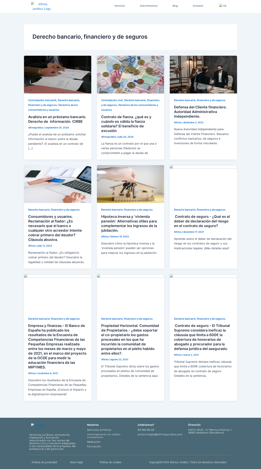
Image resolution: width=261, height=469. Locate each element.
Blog (175, 5)
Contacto (198, 5)
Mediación (93, 441)
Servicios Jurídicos (99, 429)
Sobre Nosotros (148, 5)
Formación (94, 446)
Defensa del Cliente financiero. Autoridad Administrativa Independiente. (200, 111)
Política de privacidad (44, 462)
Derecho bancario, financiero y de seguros (199, 100)
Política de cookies (110, 462)
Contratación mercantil (42, 100)
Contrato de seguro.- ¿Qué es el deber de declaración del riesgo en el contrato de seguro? (202, 221)
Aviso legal (76, 462)
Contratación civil (112, 100)
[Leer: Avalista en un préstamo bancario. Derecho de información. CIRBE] (57, 74)
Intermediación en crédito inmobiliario (104, 436)
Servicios (120, 5)
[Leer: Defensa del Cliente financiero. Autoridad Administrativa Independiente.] (203, 74)
